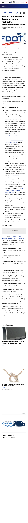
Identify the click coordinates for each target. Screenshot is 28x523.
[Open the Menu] (2, 2)
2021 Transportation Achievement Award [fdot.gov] (14, 190)
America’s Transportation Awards (14, 136)
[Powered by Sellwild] (24, 413)
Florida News (7, 13)
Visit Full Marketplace (21, 325)
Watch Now (23, 2)
